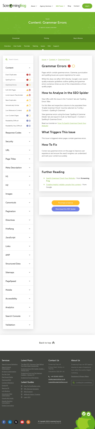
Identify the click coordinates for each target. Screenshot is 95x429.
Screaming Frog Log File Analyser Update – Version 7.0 (31, 374)
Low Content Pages (12, 115)
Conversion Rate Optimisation (7, 394)
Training (35, 46)
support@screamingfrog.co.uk (58, 382)
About (33, 6)
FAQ (49, 46)
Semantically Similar (12, 105)
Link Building (6, 391)
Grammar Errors (11, 85)
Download (15, 38)
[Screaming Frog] (14, 6)
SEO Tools (59, 6)
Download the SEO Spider (66, 209)
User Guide (17, 46)
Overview (7, 46)
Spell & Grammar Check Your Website (60, 178)
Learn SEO (27, 397)
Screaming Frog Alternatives (30, 378)
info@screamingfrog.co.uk (56, 379)
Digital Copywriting (8, 405)
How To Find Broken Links (32, 386)
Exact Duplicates (11, 75)
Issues (43, 46)
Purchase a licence (65, 203)
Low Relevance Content (14, 110)
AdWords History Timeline (32, 394)
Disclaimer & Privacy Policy (80, 376)
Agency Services (45, 6)
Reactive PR (5, 388)
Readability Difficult (12, 121)
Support (56, 46)
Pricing (46, 38)
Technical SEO (6, 380)
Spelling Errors (10, 80)
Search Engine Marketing (10, 364)
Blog (69, 6)
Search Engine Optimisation (6, 368)
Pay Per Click (6, 374)
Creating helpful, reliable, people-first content (63, 185)
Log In (87, 6)
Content (52, 60)
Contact (76, 6)
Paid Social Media (7, 377)
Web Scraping (28, 391)
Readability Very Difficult (14, 126)
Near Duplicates (11, 100)
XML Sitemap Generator (31, 389)
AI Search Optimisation (9, 371)
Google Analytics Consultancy (7, 402)
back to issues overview (48, 27)
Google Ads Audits (7, 398)
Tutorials (27, 46)
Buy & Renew (78, 38)
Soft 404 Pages (11, 90)
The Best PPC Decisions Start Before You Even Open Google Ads (32, 365)
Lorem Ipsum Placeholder (14, 95)
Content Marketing (8, 383)
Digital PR (5, 385)
